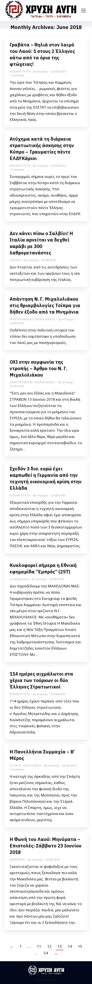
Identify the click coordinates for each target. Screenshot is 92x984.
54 (46, 952)
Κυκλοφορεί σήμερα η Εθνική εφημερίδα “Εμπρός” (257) (43, 568)
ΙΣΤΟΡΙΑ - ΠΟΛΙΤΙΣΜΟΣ (25, 765)
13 (59, 946)
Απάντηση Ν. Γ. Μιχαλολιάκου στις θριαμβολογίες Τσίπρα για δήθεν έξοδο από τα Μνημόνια (45, 305)
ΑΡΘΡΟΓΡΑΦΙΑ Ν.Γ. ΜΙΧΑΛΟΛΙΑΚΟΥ (32, 319)
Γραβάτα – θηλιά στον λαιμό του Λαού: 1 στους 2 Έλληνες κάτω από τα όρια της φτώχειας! (42, 54)
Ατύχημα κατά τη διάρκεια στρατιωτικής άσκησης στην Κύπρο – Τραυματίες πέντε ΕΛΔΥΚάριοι (42, 148)
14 (70, 946)
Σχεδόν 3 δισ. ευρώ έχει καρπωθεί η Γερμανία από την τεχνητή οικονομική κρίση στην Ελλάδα (46, 478)
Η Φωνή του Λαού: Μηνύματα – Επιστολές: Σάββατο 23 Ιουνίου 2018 (46, 845)
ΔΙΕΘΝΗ (15, 260)
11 (39, 946)
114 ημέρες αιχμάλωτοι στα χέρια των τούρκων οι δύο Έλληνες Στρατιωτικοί (41, 680)
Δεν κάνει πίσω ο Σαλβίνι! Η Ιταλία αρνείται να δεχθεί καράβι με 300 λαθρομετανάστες (41, 243)
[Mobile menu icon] (83, 10)
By (40, 71)
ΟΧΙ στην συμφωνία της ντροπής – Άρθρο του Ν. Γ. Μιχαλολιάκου (38, 368)
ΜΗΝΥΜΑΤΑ (17, 859)
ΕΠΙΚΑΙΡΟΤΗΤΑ (20, 71)
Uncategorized (19, 579)
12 (49, 946)
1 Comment (17, 75)
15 (80, 946)
